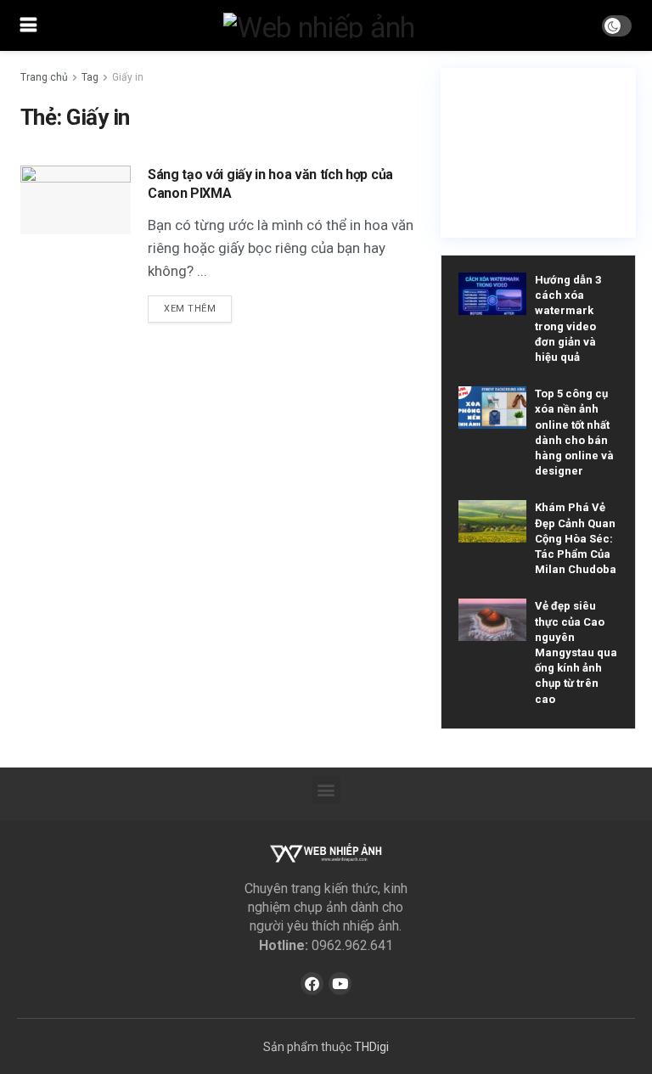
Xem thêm (190, 308)
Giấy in (127, 77)
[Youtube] (340, 983)
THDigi (371, 1047)
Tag (90, 77)
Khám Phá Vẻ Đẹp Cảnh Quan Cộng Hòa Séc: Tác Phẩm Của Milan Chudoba (575, 538)
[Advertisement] (538, 153)
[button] (326, 790)
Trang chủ (44, 77)
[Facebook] (312, 983)
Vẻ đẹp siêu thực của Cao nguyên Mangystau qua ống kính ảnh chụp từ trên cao (576, 652)
